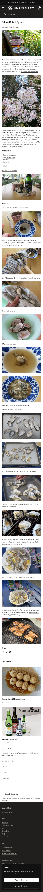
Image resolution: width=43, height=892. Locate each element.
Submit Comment (11, 794)
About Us (5, 822)
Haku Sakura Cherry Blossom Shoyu (14, 135)
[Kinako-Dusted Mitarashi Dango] (21, 681)
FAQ (3, 834)
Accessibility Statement (9, 853)
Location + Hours (7, 825)
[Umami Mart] (21, 8)
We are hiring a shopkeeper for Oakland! (21, 2)
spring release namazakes (29, 71)
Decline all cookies (21, 886)
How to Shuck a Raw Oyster (23, 278)
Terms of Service (7, 847)
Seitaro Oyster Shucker (9, 170)
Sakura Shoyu (10, 157)
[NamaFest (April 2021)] (21, 721)
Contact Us (5, 837)
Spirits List (5, 831)
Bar (3, 828)
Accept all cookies (21, 880)
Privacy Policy (6, 850)
